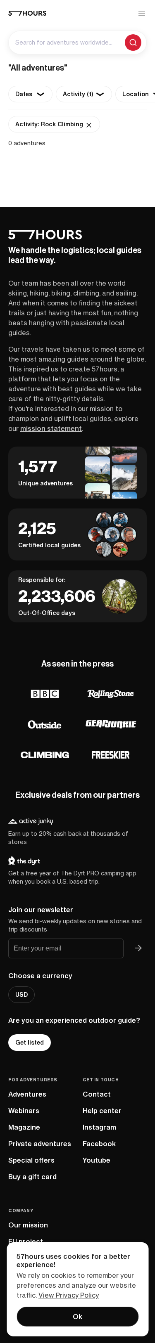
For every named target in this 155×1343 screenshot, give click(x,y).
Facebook (99, 1144)
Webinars (23, 1111)
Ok (77, 1316)
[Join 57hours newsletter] (138, 948)
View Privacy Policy (68, 1295)
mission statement (51, 428)
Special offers (31, 1160)
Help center (102, 1111)
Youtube (96, 1160)
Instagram (99, 1127)
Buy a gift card (32, 1177)
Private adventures (39, 1144)
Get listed (29, 1042)
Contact (97, 1094)
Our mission (28, 1225)
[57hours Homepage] (27, 13)
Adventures (27, 1094)
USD (21, 994)
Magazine (24, 1127)
